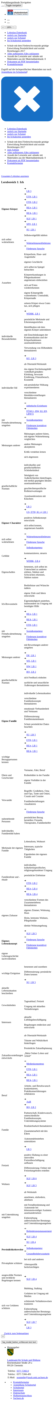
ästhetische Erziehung (36, 405)
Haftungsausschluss (22, 1395)
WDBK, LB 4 (33, 561)
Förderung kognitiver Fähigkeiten (36, 426)
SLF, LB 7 (31, 1322)
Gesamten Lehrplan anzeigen (15, 176)
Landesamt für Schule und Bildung (23, 1360)
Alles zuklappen (31, 53)
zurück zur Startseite (16, 35)
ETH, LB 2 (31, 202)
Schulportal (18, 1387)
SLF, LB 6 (31, 1178)
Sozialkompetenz (34, 420)
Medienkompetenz (35, 1064)
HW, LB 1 (31, 666)
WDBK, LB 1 (33, 313)
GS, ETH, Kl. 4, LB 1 (37, 512)
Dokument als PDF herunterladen (23, 61)
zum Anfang (13, 150)
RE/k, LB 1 (32, 213)
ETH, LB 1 (31, 196)
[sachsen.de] (1, 5)
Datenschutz (19, 1393)
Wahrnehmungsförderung (38, 243)
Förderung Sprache (35, 248)
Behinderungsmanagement (39, 1231)
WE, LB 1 (31, 661)
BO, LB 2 (31, 672)
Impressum (18, 1390)
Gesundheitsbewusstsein (38, 1253)
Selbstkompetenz (34, 547)
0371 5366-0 (23, 1371)
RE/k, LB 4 (32, 894)
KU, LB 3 (31, 358)
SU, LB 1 (31, 229)
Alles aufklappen (15, 53)
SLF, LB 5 (31, 933)
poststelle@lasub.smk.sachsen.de (32, 1377)
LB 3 (28, 191)
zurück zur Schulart (16, 38)
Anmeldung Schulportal (24, 1385)
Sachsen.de (18, 1398)
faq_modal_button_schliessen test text (19, 1342)
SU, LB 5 (31, 734)
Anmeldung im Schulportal (14, 72)
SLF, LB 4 (31, 1236)
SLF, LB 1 (31, 218)
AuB (28, 1102)
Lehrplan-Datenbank (17, 32)
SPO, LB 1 (31, 224)
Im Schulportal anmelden (19, 40)
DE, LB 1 (31, 655)
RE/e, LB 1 (31, 207)
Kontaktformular (15, 64)
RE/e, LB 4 (31, 888)
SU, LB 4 (31, 1242)
